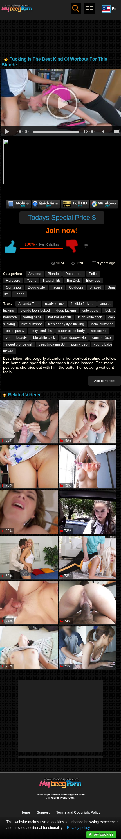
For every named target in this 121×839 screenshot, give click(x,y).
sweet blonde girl (19, 344)
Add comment (104, 381)
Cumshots (13, 287)
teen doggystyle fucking (66, 324)
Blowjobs (93, 281)
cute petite (90, 311)
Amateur (34, 274)
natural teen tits (59, 317)
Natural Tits (51, 281)
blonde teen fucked (35, 311)
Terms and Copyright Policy (78, 812)
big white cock (44, 338)
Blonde (53, 274)
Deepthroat (73, 274)
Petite (93, 274)
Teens (19, 294)
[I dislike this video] (72, 246)
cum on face (101, 338)
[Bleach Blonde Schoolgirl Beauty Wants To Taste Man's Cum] (29, 558)
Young (32, 281)
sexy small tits (41, 331)
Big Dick (73, 281)
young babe (32, 317)
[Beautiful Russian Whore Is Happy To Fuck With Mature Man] (29, 467)
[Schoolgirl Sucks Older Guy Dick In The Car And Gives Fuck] (87, 512)
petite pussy (15, 331)
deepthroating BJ (52, 344)
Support (43, 812)
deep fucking (66, 311)
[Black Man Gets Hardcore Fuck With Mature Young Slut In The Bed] (29, 648)
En (114, 9)
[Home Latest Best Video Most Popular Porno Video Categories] (90, 9)
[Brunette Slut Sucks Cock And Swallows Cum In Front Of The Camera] (87, 603)
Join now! (62, 230)
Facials (56, 287)
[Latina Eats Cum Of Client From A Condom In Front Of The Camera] (29, 422)
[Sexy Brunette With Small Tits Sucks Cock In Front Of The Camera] (87, 422)
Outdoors (76, 287)
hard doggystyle (73, 338)
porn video (79, 344)
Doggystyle (36, 287)
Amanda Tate (28, 304)
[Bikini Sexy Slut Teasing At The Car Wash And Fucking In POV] (29, 512)
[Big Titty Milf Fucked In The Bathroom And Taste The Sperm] (29, 603)
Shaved (95, 287)
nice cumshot (31, 324)
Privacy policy (78, 827)
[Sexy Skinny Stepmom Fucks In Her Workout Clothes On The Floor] (87, 558)
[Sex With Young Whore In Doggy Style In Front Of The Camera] (87, 648)
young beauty (16, 338)
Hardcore (13, 281)
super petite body (71, 331)
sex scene (99, 331)
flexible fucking (82, 304)
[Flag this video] (86, 246)
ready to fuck (54, 304)
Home (25, 812)
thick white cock (90, 317)
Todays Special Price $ (62, 217)
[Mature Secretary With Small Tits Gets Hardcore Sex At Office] (87, 467)
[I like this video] (10, 246)
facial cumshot (102, 324)
